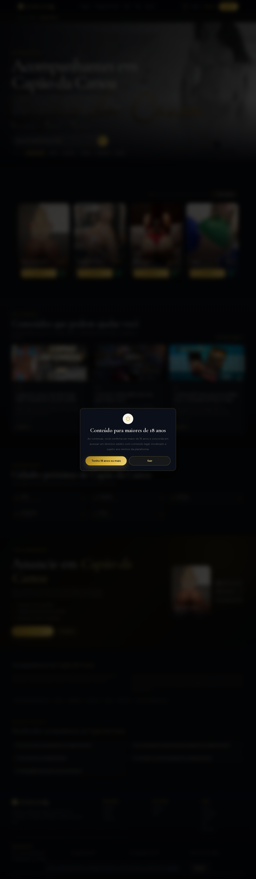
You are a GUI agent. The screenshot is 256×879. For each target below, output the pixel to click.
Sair (149, 460)
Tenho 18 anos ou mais (106, 460)
